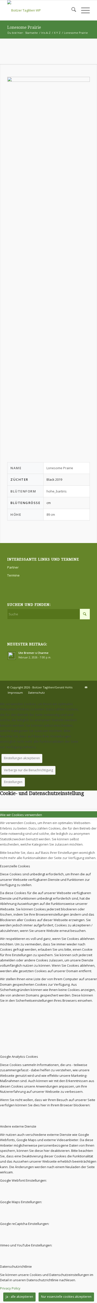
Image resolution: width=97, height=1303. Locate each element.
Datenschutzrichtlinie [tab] (16, 1266)
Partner (13, 567)
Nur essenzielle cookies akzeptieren (66, 1296)
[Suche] (71, 10)
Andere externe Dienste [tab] (18, 1126)
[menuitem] (71, 10)
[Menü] (83, 10)
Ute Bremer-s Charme (33, 653)
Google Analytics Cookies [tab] (19, 1056)
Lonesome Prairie (24, 27)
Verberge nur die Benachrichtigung (28, 770)
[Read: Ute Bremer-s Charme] (11, 655)
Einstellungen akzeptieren (22, 758)
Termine (13, 575)
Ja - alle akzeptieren (19, 1296)
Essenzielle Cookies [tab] (15, 866)
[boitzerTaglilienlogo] (40, 10)
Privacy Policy (10, 1288)
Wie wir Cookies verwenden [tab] (21, 815)
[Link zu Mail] (86, 687)
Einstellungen (13, 782)
